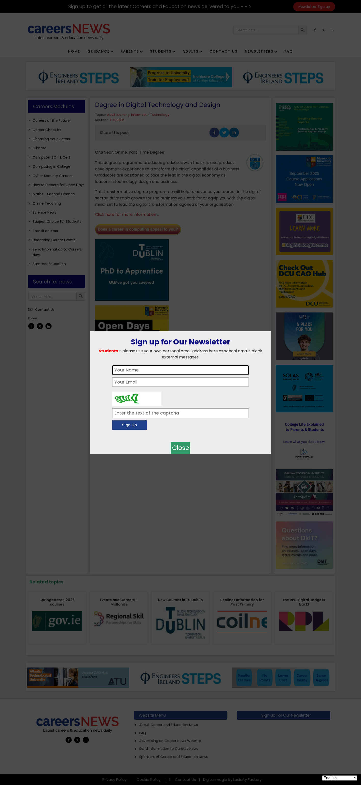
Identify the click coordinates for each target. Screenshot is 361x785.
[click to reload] (136, 397)
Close (180, 448)
